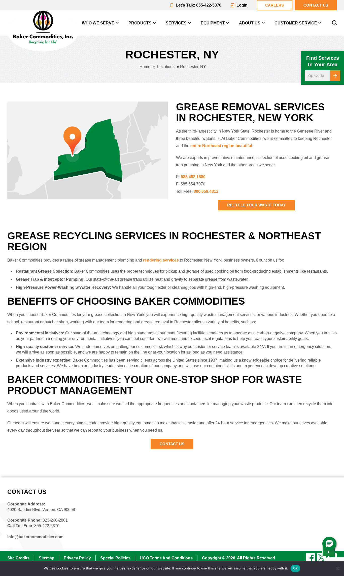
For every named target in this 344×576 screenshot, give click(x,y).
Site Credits (18, 558)
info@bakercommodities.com (35, 537)
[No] (337, 568)
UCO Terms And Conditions (166, 558)
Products (140, 23)
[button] (329, 544)
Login (242, 5)
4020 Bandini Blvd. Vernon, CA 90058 (41, 509)
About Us (249, 23)
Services (176, 23)
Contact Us (172, 444)
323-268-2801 (55, 520)
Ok (295, 568)
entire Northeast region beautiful (221, 146)
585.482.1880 (193, 177)
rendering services (161, 260)
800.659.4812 (206, 191)
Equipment (213, 23)
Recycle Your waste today (256, 205)
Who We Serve (98, 23)
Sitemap (46, 558)
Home (145, 67)
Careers (274, 5)
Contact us (315, 5)
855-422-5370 (46, 526)
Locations (166, 67)
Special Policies (115, 558)
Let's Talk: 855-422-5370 (198, 5)
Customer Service (295, 23)
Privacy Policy (77, 558)
